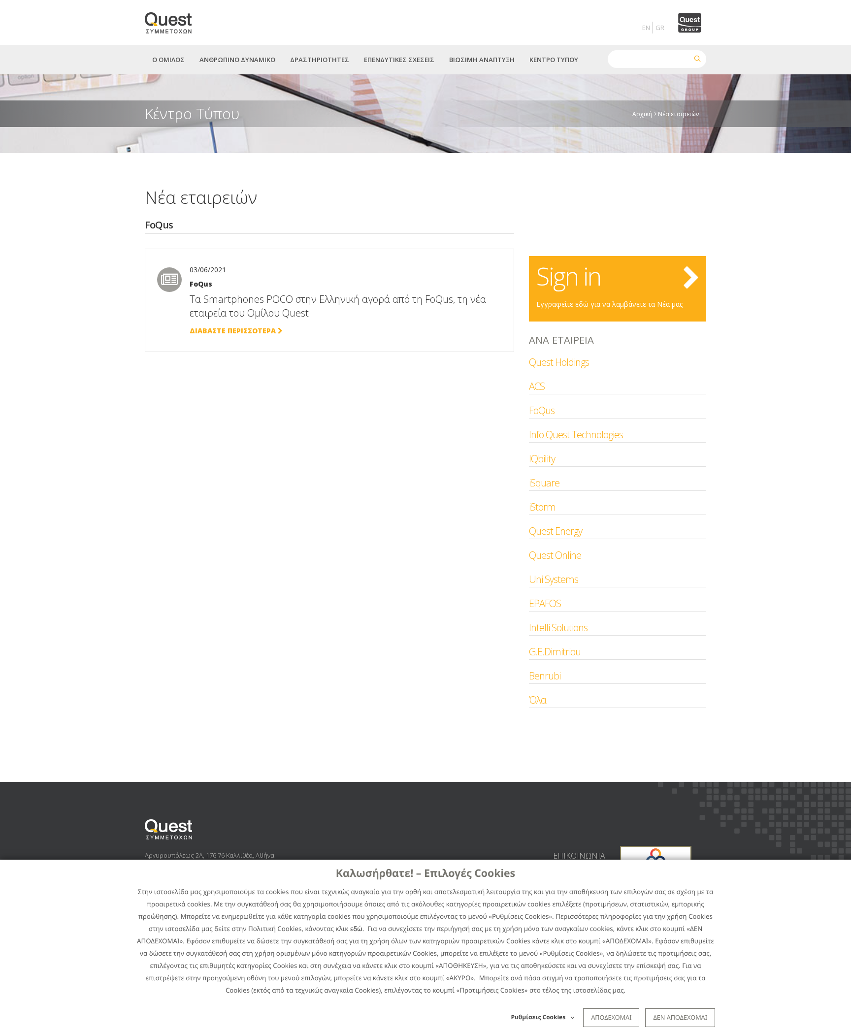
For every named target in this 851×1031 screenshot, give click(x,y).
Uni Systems (553, 579)
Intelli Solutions (558, 627)
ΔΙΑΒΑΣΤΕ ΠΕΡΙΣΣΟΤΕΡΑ (234, 330)
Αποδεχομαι (611, 1017)
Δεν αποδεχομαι (680, 1017)
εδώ (356, 928)
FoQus (542, 410)
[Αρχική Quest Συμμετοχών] (174, 19)
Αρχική (642, 113)
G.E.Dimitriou (555, 651)
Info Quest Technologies (576, 434)
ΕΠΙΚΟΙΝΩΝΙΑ (579, 855)
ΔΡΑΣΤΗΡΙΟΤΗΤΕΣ (319, 59)
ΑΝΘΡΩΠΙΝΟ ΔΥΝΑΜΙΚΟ (237, 59)
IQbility (542, 458)
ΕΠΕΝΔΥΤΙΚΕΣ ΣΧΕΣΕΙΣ (399, 59)
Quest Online (555, 555)
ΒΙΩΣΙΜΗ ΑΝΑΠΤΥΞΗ (482, 59)
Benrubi (544, 675)
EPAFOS (545, 603)
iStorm (542, 507)
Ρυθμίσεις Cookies (538, 1017)
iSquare (544, 482)
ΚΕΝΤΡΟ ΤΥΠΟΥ (553, 59)
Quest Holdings (559, 362)
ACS (537, 386)
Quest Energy (555, 531)
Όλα (537, 700)
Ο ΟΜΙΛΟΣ (168, 59)
